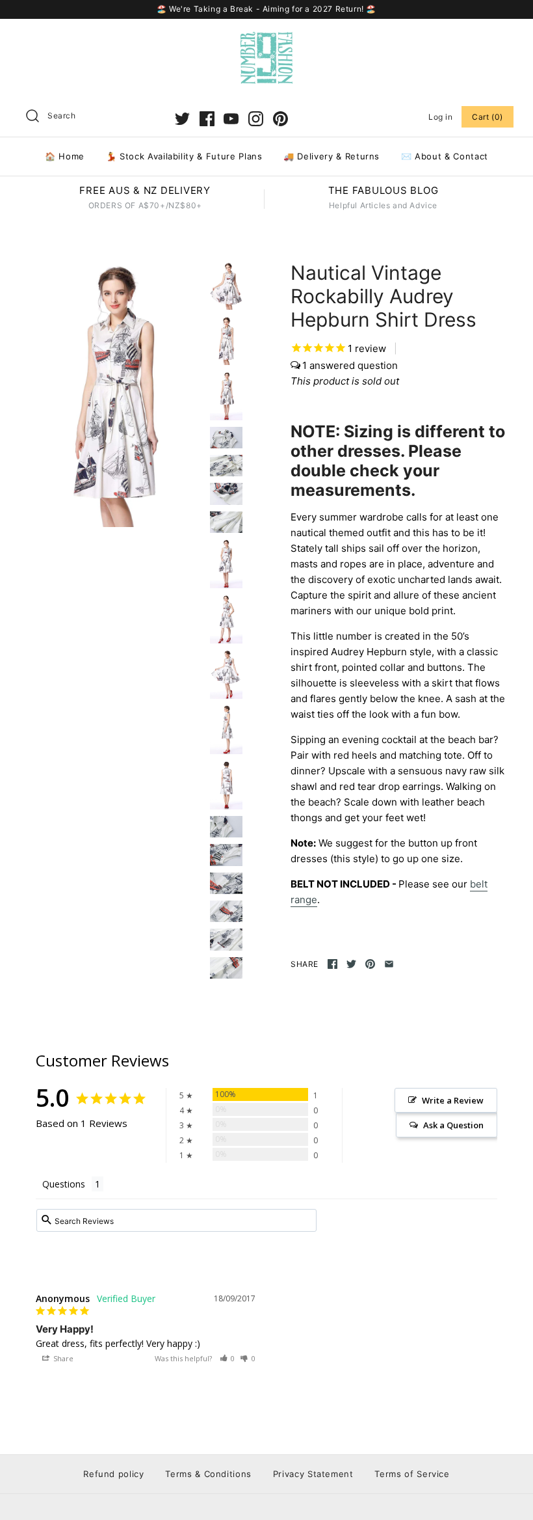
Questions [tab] (63, 1184)
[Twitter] (182, 118)
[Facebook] (207, 118)
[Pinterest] (280, 118)
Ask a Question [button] (453, 1125)
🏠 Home (64, 156)
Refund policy (113, 1474)
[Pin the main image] (370, 964)
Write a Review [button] (453, 1100)
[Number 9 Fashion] (266, 39)
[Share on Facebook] (332, 964)
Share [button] (62, 1358)
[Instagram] (255, 118)
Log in (440, 117)
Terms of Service (411, 1474)
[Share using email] (389, 964)
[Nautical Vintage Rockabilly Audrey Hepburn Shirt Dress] (114, 394)
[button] (227, 1358)
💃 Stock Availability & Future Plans (184, 156)
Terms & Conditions (208, 1474)
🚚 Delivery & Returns (331, 156)
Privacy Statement (313, 1474)
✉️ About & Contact (444, 156)
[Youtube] (231, 118)
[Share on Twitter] (351, 964)
